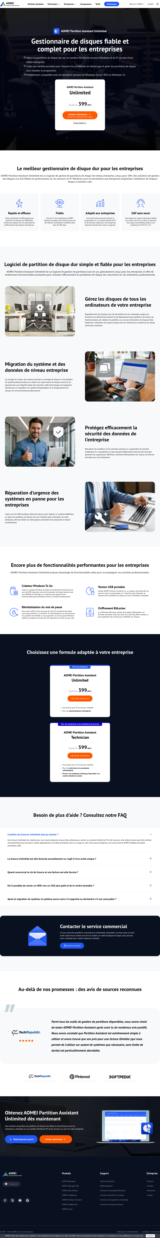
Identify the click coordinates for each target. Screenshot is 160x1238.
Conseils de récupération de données (114, 1200)
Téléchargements (106, 1186)
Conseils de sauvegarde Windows (113, 1190)
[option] (80, 1036)
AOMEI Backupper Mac (70, 1186)
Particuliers (53, 4)
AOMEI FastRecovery (70, 1204)
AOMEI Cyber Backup (70, 1190)
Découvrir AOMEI (135, 4)
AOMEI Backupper (69, 1181)
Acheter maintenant (81, 698)
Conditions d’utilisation (151, 1232)
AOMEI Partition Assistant (72, 1200)
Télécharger (112, 4)
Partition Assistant (36, 4)
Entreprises (69, 4)
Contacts (150, 1186)
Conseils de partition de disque (112, 1195)
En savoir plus (137, 1236)
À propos (150, 1181)
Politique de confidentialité (127, 1232)
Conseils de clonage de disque (111, 1204)
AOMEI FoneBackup (69, 1195)
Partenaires (151, 1190)
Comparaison (86, 4)
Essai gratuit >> (80, 123)
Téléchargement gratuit (23, 1139)
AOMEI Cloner (67, 1209)
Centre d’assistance (107, 1181)
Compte (150, 4)
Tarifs (98, 4)
